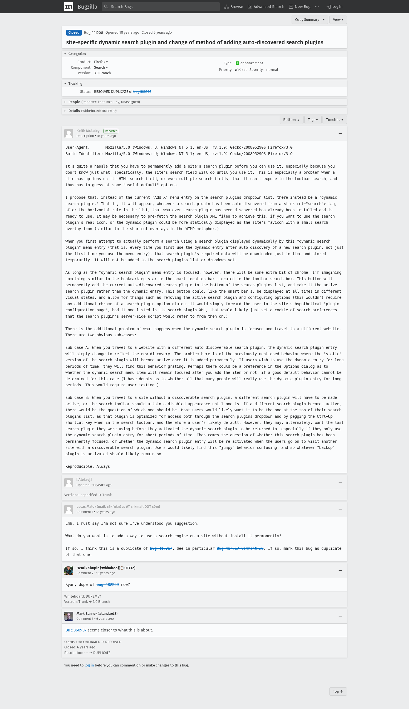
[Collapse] (340, 133)
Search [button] (101, 67)
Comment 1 (85, 512)
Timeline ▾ (334, 120)
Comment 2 (85, 573)
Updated (83, 485)
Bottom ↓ (291, 120)
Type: (228, 63)
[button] (334, 6)
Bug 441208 (93, 32)
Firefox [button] (101, 62)
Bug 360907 (76, 630)
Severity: (256, 70)
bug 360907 (142, 91)
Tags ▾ (313, 120)
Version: (84, 73)
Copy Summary (307, 20)
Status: (85, 91)
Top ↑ (338, 691)
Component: (81, 67)
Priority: (225, 70)
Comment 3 (85, 619)
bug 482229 (108, 584)
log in (89, 665)
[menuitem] (233, 6)
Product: (84, 62)
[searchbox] (161, 6)
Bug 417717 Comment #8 (240, 548)
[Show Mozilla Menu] (68, 6)
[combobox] (161, 6)
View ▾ (338, 20)
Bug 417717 (161, 548)
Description (85, 136)
